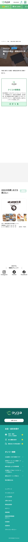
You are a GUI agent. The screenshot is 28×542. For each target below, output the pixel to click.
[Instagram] (10, 104)
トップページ (3, 41)
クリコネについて (9, 493)
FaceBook (24, 274)
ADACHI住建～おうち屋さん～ (9, 191)
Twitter (14, 274)
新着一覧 (6, 6)
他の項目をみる (9, 480)
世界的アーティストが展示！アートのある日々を (13, 461)
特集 (8, 41)
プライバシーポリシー (11, 529)
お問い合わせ (14, 420)
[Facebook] (13, 104)
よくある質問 (8, 497)
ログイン (21, 2)
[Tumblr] (18, 104)
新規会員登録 (16, 2)
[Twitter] (15, 104)
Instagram (4, 274)
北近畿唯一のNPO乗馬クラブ (12, 457)
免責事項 (7, 525)
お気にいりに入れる (23, 190)
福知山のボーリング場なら (12, 476)
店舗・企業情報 (17, 6)
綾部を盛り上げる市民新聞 (12, 466)
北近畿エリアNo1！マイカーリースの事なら (13, 471)
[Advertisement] (14, 24)
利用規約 (7, 522)
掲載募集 (7, 512)
